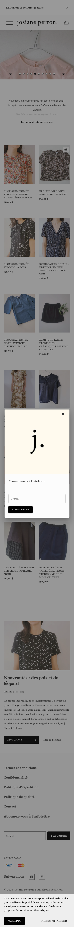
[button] (54, 920)
